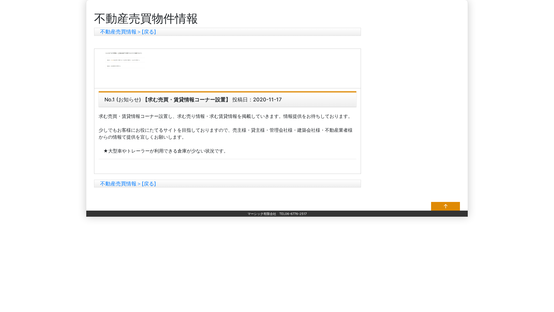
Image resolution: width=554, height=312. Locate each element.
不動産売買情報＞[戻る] (128, 32)
